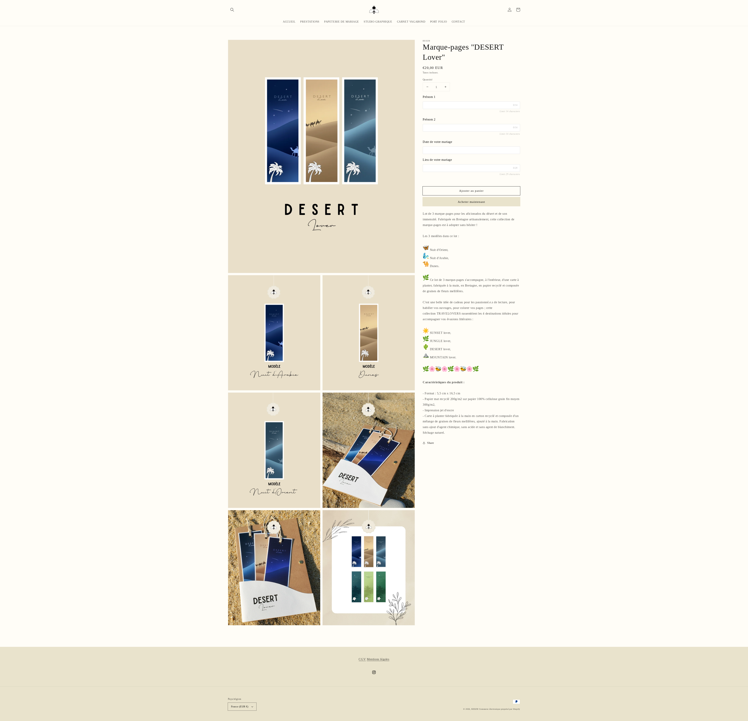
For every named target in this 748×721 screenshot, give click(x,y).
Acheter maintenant (471, 201)
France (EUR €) (239, 706)
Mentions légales (378, 659)
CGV (362, 659)
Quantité (427, 79)
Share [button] (430, 442)
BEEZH (474, 709)
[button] (232, 9)
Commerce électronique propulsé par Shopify (499, 709)
